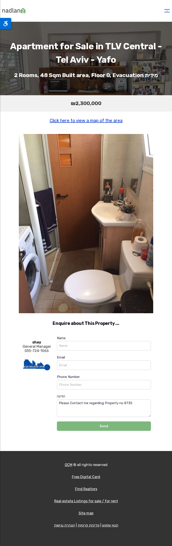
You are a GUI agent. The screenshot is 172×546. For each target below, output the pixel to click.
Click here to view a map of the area (86, 120)
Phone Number (68, 377)
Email (61, 357)
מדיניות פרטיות (88, 525)
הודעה (61, 396)
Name (61, 338)
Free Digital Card (86, 477)
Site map (86, 513)
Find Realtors (86, 489)
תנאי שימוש (110, 525)
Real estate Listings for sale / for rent (86, 501)
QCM (68, 465)
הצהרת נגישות (64, 525)
